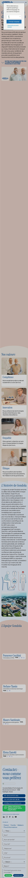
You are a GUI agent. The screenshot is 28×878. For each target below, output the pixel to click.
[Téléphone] (19, 657)
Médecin (21, 825)
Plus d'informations (10, 827)
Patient (6, 825)
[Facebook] (10, 817)
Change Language (14, 21)
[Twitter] (13, 817)
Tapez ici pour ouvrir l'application (15, 808)
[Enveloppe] (21, 657)
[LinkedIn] (4, 817)
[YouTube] (16, 817)
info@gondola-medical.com (12, 803)
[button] (26, 2)
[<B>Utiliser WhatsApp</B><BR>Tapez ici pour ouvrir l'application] (5, 807)
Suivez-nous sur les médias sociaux (11, 814)
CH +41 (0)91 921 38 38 (11, 799)
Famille (13, 825)
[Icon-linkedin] (23, 657)
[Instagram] (7, 817)
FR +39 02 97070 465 (11, 796)
